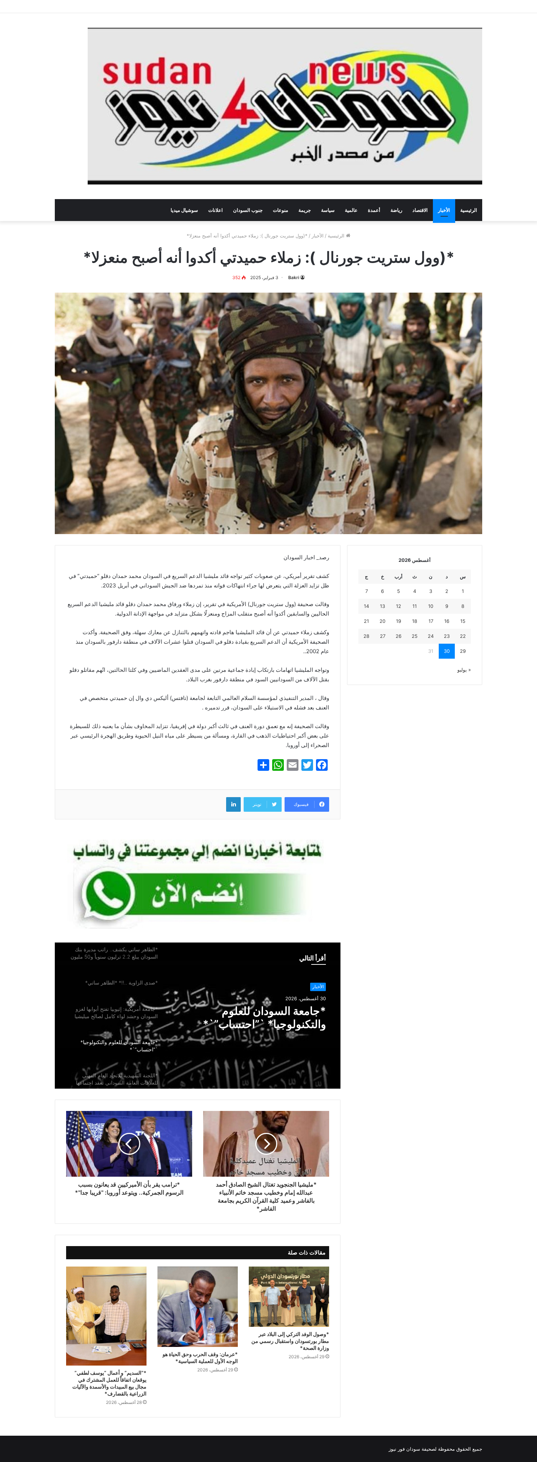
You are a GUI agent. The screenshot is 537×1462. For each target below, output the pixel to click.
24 (431, 636)
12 (398, 606)
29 (463, 651)
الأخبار (444, 210)
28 (366, 636)
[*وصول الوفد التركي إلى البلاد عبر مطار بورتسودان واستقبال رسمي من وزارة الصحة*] (289, 1297)
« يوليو (464, 670)
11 (414, 606)
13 (382, 606)
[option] (197, 1016)
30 (447, 651)
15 (462, 621)
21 (366, 621)
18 (414, 621)
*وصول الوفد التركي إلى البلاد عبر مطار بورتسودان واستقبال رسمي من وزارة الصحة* (290, 1341)
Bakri (293, 277)
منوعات (280, 210)
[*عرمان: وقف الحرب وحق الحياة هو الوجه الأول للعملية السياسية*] (197, 1307)
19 (398, 621)
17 (431, 621)
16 (446, 621)
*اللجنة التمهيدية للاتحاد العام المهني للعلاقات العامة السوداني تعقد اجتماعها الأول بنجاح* (254, 1025)
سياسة (328, 210)
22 (463, 636)
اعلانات (215, 210)
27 (382, 636)
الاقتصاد (420, 210)
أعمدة (374, 210)
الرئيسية (468, 210)
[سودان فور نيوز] (285, 106)
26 (398, 636)
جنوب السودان (248, 210)
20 (382, 621)
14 (366, 606)
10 (430, 606)
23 (447, 636)
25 (415, 636)
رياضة (396, 210)
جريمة (304, 210)
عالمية (351, 210)
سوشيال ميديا (184, 210)
